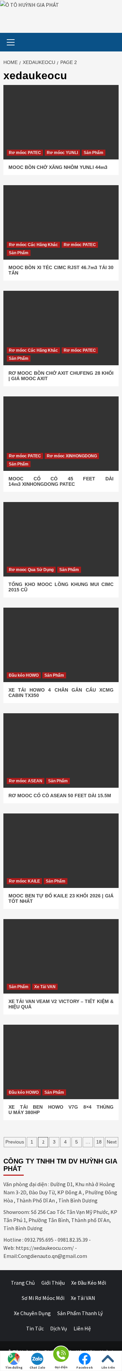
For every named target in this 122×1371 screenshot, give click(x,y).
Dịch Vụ (58, 1328)
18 (99, 1142)
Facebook (84, 1367)
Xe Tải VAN (45, 986)
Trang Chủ (23, 1282)
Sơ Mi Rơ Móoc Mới (43, 1297)
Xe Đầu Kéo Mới (88, 1282)
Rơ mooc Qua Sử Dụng (31, 569)
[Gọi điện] (61, 1355)
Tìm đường (14, 1367)
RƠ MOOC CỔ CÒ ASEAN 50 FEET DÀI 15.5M (59, 795)
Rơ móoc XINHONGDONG (72, 456)
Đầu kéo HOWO (24, 675)
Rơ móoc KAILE (24, 881)
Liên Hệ (82, 1328)
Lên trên (108, 1367)
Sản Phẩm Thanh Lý (80, 1313)
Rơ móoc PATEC (25, 152)
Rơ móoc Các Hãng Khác (33, 244)
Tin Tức (35, 1328)
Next (112, 1142)
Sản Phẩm (93, 152)
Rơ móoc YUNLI (62, 152)
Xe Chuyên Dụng (32, 1313)
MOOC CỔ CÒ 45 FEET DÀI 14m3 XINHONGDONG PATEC (61, 481)
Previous (14, 1142)
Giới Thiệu (53, 1282)
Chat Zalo (37, 1367)
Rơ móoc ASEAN (25, 781)
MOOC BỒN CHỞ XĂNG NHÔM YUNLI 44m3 (57, 167)
